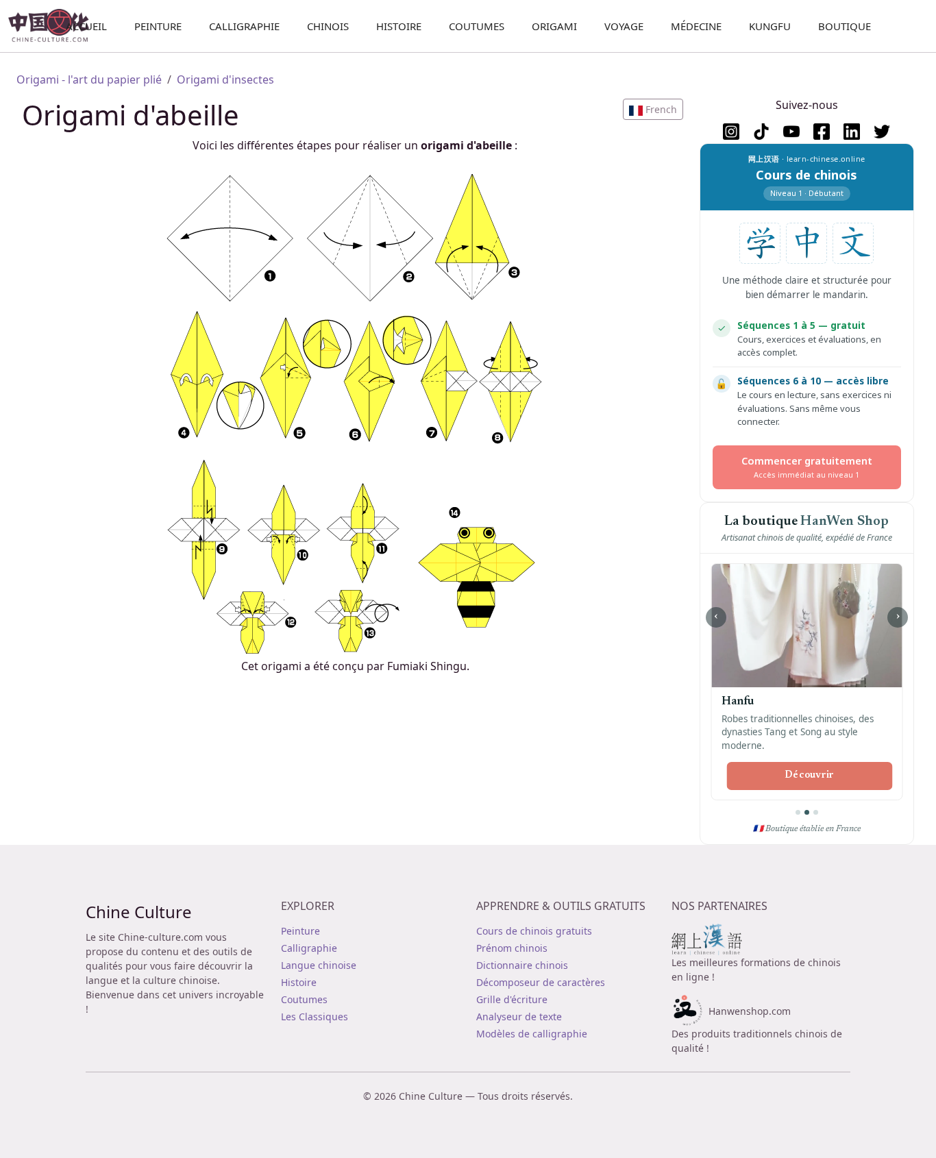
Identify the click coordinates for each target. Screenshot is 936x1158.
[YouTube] (791, 131)
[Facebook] (821, 131)
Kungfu (770, 26)
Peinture (158, 26)
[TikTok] (761, 131)
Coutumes (476, 26)
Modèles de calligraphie (531, 1033)
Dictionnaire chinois (522, 965)
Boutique (844, 26)
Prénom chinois (511, 947)
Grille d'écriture (511, 999)
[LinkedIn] (851, 131)
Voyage (623, 26)
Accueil (86, 26)
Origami (554, 26)
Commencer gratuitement (806, 467)
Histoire (398, 26)
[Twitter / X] (882, 131)
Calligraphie (244, 26)
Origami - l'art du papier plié (89, 79)
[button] (653, 109)
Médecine (696, 26)
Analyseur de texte (519, 1016)
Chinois (328, 26)
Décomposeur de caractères (540, 982)
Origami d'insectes (225, 79)
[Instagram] (731, 131)
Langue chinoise (318, 965)
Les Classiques (314, 1016)
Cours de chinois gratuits (534, 930)
